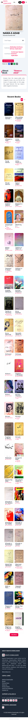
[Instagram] (10, 700)
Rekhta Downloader (7, 679)
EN (14, 2)
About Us (4, 685)
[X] (5, 700)
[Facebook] (3, 700)
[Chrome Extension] (17, 2)
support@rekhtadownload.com (14, 698)
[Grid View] (22, 99)
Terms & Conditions (7, 688)
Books (4, 681)
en (3, 707)
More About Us (6, 672)
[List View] (24, 99)
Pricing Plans (5, 683)
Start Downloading (8, 61)
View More (14, 634)
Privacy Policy (6, 686)
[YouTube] (8, 700)
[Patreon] (19, 2)
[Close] (26, 2)
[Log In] (23, 2)
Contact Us (5, 690)
